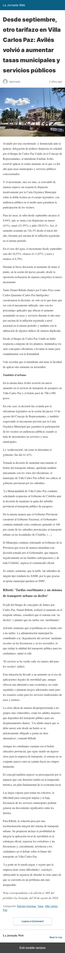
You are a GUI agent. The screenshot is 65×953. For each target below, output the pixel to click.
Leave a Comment (33, 921)
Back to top (56, 937)
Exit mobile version (33, 948)
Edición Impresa (26, 906)
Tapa (40, 906)
